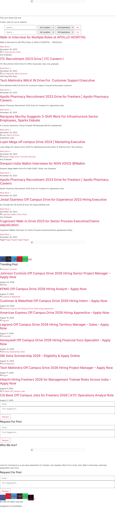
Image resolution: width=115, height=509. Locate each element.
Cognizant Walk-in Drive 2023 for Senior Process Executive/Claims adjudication (49, 223)
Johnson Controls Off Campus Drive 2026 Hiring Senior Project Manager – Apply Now (55, 275)
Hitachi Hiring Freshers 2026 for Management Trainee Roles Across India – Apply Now (55, 381)
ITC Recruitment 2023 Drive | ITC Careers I (32, 59)
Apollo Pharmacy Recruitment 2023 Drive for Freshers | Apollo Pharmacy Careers (54, 98)
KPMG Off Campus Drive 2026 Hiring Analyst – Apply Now (43, 289)
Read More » (5, 47)
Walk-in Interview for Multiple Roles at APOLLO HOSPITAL (43, 37)
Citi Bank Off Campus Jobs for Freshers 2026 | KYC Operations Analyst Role (57, 395)
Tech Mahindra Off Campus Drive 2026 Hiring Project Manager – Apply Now (56, 368)
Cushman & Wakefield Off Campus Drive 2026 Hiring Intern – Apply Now (53, 301)
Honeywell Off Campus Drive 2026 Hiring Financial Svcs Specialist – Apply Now (55, 342)
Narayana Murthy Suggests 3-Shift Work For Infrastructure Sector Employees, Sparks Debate (49, 118)
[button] (57, 15)
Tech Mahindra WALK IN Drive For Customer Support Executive (47, 80)
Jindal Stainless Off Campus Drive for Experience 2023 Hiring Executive (53, 199)
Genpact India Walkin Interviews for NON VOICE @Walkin (42, 163)
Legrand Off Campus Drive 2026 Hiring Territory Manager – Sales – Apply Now (54, 326)
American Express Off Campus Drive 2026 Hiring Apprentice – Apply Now (54, 313)
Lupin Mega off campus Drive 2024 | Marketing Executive (42, 142)
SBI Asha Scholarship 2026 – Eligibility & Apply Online (40, 356)
